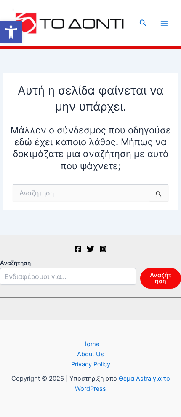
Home (90, 344)
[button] (11, 32)
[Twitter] (90, 249)
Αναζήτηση (15, 262)
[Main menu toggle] (164, 23)
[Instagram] (103, 249)
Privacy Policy (90, 364)
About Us (90, 354)
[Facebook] (78, 249)
